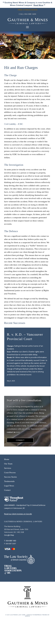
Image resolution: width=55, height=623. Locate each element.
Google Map (9, 535)
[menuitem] (28, 10)
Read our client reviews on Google (18, 514)
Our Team (8, 464)
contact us (11, 432)
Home (6, 459)
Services (7, 468)
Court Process (10, 472)
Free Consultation (27, 10)
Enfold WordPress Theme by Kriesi (37, 615)
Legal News (9, 486)
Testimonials (9, 481)
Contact (7, 490)
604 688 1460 (30, 14)
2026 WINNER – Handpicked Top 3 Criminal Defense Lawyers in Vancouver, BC (24, 506)
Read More (38, 5)
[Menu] (27, 27)
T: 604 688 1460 (10, 540)
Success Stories (10, 477)
